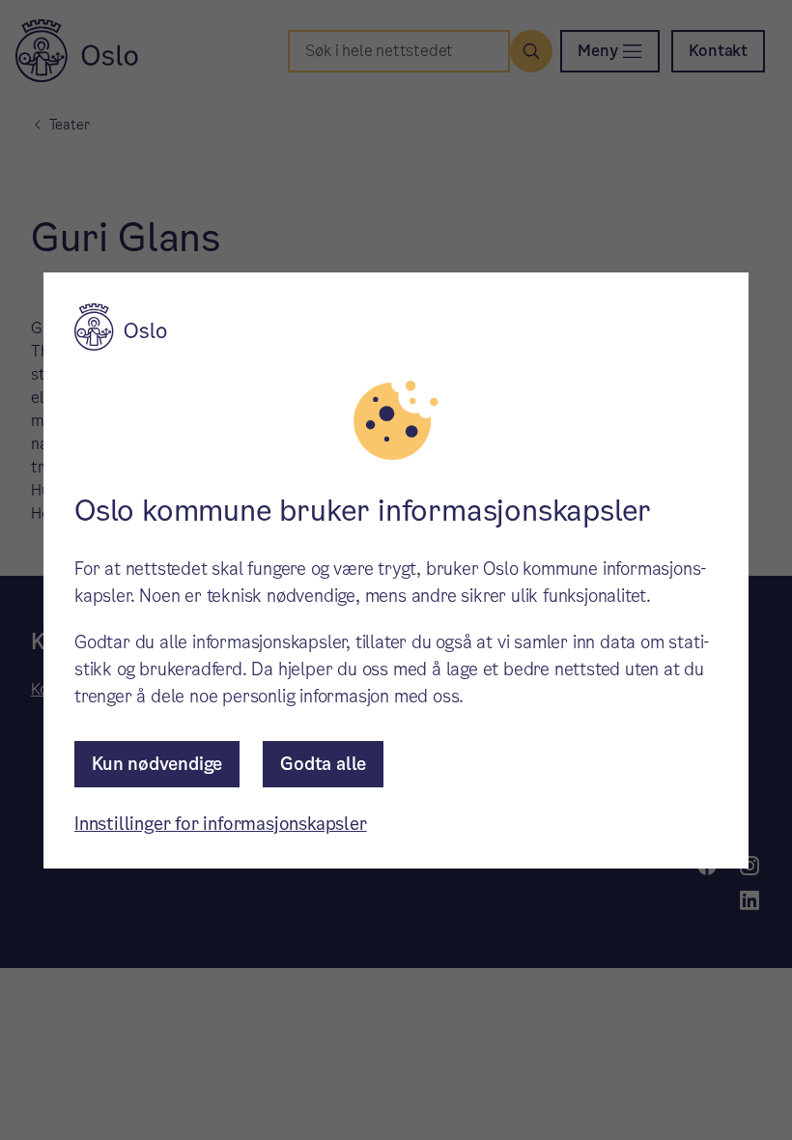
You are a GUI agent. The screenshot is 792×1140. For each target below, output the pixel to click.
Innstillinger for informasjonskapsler (220, 824)
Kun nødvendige (157, 764)
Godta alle (323, 764)
